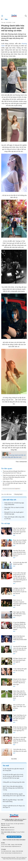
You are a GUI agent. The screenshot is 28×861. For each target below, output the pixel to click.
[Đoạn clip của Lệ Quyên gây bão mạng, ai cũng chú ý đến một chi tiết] (6, 543)
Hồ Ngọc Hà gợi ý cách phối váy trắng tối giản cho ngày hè (19, 660)
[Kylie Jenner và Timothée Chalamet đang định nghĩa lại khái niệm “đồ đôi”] (6, 603)
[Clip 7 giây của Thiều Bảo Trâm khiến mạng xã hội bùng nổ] (6, 614)
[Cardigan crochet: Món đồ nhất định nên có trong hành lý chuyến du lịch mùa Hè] (6, 591)
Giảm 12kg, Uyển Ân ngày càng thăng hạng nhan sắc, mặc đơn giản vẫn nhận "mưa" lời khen (20, 694)
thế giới (12, 517)
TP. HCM (3, 849)
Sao (10, 453)
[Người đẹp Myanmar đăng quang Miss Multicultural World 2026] (6, 638)
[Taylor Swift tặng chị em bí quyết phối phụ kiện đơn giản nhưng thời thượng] (6, 718)
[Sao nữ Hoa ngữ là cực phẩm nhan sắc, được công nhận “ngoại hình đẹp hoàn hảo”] (6, 531)
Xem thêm (14, 758)
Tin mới (6, 766)
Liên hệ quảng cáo (14, 837)
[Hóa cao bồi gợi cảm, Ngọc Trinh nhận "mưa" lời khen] (6, 707)
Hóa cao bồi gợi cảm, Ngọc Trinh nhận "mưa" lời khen (19, 706)
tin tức (12, 502)
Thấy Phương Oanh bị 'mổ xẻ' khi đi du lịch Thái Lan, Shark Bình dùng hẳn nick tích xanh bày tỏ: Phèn (15, 477)
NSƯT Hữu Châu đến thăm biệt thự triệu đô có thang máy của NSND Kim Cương (13, 788)
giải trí (21, 512)
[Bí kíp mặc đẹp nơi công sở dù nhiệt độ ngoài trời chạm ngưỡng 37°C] (6, 729)
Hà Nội (3, 842)
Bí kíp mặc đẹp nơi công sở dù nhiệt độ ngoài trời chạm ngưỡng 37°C (20, 728)
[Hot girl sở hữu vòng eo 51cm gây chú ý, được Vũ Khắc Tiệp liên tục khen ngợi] (6, 682)
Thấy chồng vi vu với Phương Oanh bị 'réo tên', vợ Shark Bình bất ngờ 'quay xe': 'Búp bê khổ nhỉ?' (14, 483)
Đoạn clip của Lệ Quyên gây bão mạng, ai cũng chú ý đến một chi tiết (20, 542)
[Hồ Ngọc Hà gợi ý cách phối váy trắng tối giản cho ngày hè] (6, 661)
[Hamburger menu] (2, 16)
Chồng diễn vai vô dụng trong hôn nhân (14, 782)
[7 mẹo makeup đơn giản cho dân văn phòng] (6, 671)
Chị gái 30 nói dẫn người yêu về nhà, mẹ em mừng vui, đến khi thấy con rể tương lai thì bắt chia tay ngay (13, 776)
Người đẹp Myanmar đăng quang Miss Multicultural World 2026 (20, 637)
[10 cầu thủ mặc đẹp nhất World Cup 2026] (6, 565)
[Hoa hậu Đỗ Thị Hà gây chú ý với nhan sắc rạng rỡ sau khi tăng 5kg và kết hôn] (6, 649)
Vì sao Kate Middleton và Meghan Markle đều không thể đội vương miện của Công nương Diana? (19, 626)
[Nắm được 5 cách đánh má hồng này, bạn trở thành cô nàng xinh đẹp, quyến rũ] (6, 740)
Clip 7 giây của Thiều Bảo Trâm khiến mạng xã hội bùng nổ (19, 613)
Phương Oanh (18, 494)
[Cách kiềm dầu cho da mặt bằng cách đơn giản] (6, 752)
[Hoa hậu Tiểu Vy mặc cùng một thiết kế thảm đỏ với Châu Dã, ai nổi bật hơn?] (6, 553)
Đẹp (6, 19)
